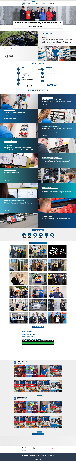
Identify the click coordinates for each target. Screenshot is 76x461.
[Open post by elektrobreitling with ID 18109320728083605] (56, 370)
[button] (38, 330)
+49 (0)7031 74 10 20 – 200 (37, 448)
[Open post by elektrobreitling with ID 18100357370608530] (44, 370)
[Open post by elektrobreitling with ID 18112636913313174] (44, 386)
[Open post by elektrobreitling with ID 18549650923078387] (20, 386)
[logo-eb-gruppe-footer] (22, 455)
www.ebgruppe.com (35, 449)
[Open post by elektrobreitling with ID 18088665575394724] (32, 386)
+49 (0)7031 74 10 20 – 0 (37, 447)
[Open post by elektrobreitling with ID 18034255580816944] (56, 386)
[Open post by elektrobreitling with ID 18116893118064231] (20, 370)
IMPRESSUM (53, 447)
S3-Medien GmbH (39, 459)
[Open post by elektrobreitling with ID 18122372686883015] (32, 370)
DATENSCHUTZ (52, 448)
